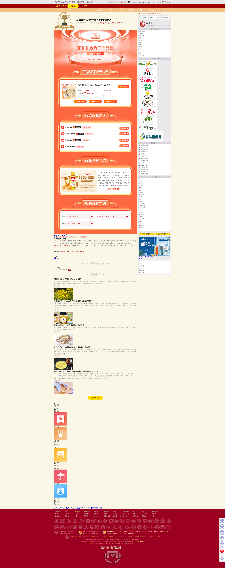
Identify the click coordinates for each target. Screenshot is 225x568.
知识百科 (123, 536)
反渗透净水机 (117, 516)
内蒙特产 (141, 192)
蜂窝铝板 (135, 516)
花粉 (63, 237)
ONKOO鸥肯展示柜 (84, 536)
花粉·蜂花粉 (155, 13)
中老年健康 (144, 167)
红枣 (140, 51)
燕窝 (140, 53)
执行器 (115, 514)
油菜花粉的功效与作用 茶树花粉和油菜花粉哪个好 (73, 301)
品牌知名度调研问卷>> (90, 2)
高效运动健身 (144, 165)
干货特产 (141, 214)
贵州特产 (141, 183)
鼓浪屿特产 (142, 203)
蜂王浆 (55, 380)
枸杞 (140, 49)
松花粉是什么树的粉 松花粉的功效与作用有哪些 (72, 347)
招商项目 (141, 270)
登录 (146, 2)
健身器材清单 (144, 149)
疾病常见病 (144, 163)
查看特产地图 (146, 234)
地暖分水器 (126, 514)
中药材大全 (144, 154)
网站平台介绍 (131, 533)
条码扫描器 (155, 511)
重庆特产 (141, 228)
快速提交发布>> (65, 251)
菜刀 (134, 514)
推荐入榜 (156, 531)
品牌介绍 (62, 6)
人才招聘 (124, 533)
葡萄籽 (141, 44)
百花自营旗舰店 (70, 146)
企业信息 (83, 6)
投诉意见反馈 (86, 533)
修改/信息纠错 (95, 533)
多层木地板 (107, 511)
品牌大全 (126, 531)
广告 (140, 258)
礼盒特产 (141, 216)
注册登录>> (82, 251)
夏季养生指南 (144, 174)
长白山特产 (142, 208)
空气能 (96, 516)
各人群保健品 (144, 145)
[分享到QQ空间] (57, 235)
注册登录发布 (138, 531)
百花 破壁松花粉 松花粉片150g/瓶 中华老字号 (94, 85)
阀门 (153, 516)
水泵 (76, 516)
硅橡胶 (154, 514)
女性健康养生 (144, 171)
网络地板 (57, 516)
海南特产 (141, 196)
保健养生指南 (144, 160)
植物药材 (141, 35)
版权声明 (119, 22)
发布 (154, 2)
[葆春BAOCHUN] (148, 127)
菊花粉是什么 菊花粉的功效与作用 (67, 279)
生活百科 (141, 272)
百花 (110, 90)
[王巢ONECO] (148, 119)
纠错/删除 (112, 22)
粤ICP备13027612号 (106, 543)
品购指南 (89, 22)
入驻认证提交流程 (148, 531)
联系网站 (142, 541)
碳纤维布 (86, 514)
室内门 (96, 511)
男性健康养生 (144, 169)
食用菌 (67, 516)
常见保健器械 (144, 158)
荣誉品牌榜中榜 (110, 531)
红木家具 (144, 514)
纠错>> (61, 245)
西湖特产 (141, 201)
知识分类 (140, 2)
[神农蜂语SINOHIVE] (148, 103)
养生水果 (141, 219)
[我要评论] (64, 235)
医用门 (76, 514)
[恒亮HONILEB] (148, 95)
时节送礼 (141, 268)
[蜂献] (148, 87)
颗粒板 (144, 516)
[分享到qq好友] (60, 235)
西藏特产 (141, 188)
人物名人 (144, 536)
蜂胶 (140, 42)
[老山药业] (148, 111)
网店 (140, 261)
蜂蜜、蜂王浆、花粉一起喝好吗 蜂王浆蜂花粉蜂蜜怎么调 (76, 371)
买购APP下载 (116, 533)
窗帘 (114, 511)
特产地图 (158, 536)
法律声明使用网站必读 (119, 543)
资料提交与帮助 (164, 531)
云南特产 (141, 179)
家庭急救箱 (144, 156)
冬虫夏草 (141, 55)
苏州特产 (141, 223)
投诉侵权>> (67, 245)
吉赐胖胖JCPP (73, 536)
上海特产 (141, 225)
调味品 (86, 516)
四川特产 (141, 181)
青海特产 (141, 190)
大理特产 (141, 212)
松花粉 (55, 356)
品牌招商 (111, 536)
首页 (141, 13)
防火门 (105, 514)
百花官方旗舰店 (70, 133)
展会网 (117, 536)
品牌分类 (135, 2)
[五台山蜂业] (151, 136)
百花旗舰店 (90, 93)
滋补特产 (141, 221)
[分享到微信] (55, 235)
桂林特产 (141, 210)
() (81, 96)
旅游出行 (130, 536)
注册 (149, 2)
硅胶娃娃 (77, 511)
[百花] (148, 79)
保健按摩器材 (144, 151)
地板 (143, 511)
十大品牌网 (103, 536)
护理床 (67, 514)
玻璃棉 (96, 514)
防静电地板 (126, 511)
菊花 (58, 285)
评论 (100, 22)
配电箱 (125, 516)
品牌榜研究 (119, 531)
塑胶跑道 (57, 511)
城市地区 (141, 266)
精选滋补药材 (144, 147)
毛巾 (66, 511)
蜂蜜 (140, 38)
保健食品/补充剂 (80, 237)
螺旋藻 (141, 47)
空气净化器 (87, 511)
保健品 (73, 237)
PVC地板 (57, 514)
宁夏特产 (141, 194)
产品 (140, 263)
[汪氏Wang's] (148, 64)
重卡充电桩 (107, 516)
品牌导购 (68, 237)
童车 (134, 511)
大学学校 (137, 536)
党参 (58, 331)
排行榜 (131, 531)
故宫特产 (141, 199)
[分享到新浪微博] (59, 235)
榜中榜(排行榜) (94, 536)
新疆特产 (141, 185)
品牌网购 (72, 6)
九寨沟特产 (142, 205)
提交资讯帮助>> (74, 251)
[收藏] (62, 235)
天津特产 (141, 230)
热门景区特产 (162, 234)
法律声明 (109, 533)
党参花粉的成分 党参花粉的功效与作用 (69, 325)
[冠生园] (148, 71)
